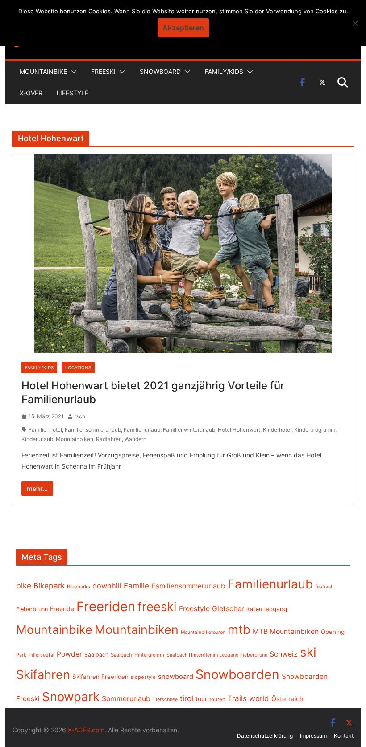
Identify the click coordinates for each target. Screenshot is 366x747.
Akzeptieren (183, 27)
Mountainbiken (74, 439)
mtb (239, 629)
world (259, 698)
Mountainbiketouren (203, 632)
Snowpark (71, 696)
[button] (72, 71)
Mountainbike (43, 71)
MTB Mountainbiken (286, 631)
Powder (69, 654)
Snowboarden (237, 674)
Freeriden (105, 606)
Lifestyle (72, 93)
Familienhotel (45, 429)
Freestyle (194, 608)
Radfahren (109, 439)
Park (21, 655)
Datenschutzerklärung (265, 735)
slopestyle (143, 677)
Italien (254, 609)
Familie (136, 585)
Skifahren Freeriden (100, 676)
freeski (157, 606)
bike (23, 585)
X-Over (31, 93)
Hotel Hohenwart (239, 429)
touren (217, 699)
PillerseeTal (41, 655)
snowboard (175, 677)
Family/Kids (224, 71)
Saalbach (96, 654)
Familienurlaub (142, 429)
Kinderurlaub (37, 439)
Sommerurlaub (126, 698)
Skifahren (43, 674)
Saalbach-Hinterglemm (137, 655)
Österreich (287, 699)
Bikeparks (78, 587)
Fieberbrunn (32, 609)
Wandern (135, 439)
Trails (237, 698)
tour (201, 698)
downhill (106, 585)
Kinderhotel (277, 429)
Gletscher (228, 608)
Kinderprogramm (314, 429)
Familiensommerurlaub (93, 429)
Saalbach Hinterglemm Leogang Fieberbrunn (216, 655)
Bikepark (49, 585)
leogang (275, 608)
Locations (78, 367)
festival (323, 587)
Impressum (313, 735)
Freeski (103, 71)
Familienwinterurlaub (189, 429)
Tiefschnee (165, 699)
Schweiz (284, 654)
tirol (186, 698)
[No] (354, 23)
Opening (333, 631)
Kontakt (344, 735)
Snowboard (160, 71)
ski (308, 652)
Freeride (62, 608)
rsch (80, 416)
